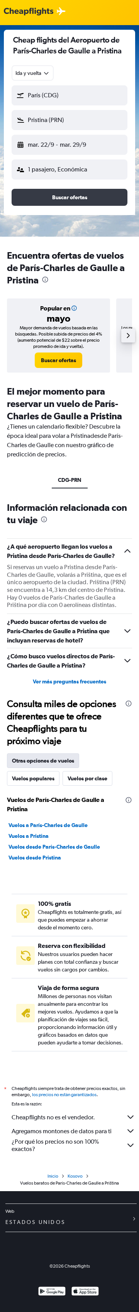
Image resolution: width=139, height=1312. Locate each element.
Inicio (52, 1176)
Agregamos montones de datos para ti (62, 1131)
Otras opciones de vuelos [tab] (43, 761)
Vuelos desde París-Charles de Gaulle (54, 847)
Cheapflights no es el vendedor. (53, 1117)
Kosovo (75, 1176)
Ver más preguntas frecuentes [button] (69, 681)
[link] (58, 360)
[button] (69, 95)
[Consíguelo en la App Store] (85, 1292)
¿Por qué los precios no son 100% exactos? (55, 1145)
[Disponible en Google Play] (52, 1292)
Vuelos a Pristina (28, 836)
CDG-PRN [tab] (69, 480)
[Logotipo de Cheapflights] (28, 11)
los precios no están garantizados (64, 1094)
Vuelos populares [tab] (33, 778)
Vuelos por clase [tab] (87, 778)
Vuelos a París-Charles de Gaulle (48, 825)
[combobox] (33, 73)
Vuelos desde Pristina (34, 857)
